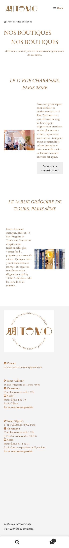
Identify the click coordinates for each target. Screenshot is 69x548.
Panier (44, 539)
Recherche (17, 542)
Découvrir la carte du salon (49, 168)
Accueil (11, 21)
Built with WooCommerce (18, 528)
